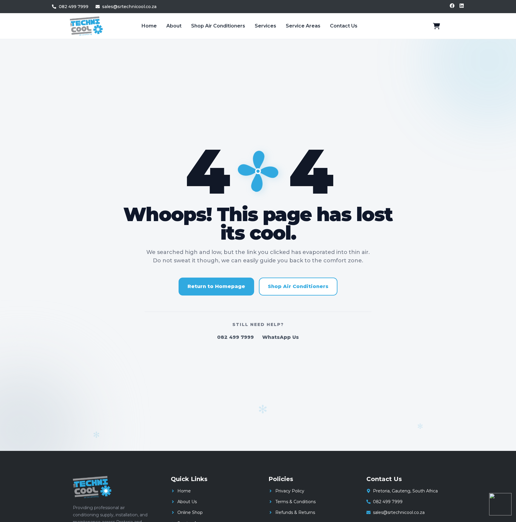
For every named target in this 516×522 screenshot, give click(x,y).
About (174, 26)
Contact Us (343, 26)
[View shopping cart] (436, 26)
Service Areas (303, 26)
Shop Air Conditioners (218, 26)
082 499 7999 (235, 337)
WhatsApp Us (280, 337)
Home (149, 26)
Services (265, 26)
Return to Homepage (216, 286)
